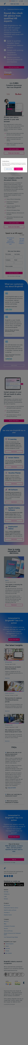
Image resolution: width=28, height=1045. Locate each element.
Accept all (18, 168)
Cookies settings (9, 168)
